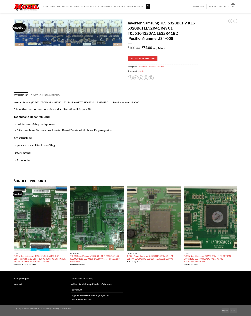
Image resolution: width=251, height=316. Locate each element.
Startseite (49, 6)
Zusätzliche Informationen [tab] (45, 95)
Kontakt (18, 284)
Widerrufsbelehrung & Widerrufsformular (91, 284)
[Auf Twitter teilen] (135, 77)
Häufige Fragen (21, 278)
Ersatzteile (142, 66)
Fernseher (152, 66)
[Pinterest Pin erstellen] (146, 77)
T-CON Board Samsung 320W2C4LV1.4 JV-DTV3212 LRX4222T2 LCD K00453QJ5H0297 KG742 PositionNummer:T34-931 (207, 259)
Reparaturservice (84, 6)
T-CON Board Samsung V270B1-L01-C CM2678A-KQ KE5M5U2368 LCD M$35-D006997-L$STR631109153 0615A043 (95, 259)
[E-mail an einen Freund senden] (140, 77)
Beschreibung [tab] (21, 95)
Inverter (160, 66)
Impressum (76, 289)
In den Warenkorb (143, 58)
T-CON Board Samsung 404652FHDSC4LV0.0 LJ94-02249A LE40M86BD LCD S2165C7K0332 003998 (150, 257)
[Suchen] (148, 6)
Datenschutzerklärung (82, 278)
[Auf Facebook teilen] (130, 77)
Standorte (104, 6)
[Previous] (14, 228)
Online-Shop (64, 6)
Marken (118, 6)
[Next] (237, 228)
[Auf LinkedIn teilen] (151, 77)
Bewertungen (135, 6)
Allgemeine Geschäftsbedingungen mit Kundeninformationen (90, 297)
